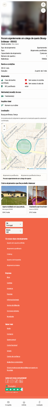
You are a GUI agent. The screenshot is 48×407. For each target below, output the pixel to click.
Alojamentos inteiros (13, 265)
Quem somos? (11, 339)
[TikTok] (16, 381)
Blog (8, 277)
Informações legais (13, 300)
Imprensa (10, 288)
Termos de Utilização (13, 305)
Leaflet (31, 169)
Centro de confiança (13, 356)
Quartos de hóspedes (14, 260)
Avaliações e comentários (15, 362)
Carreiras (9, 283)
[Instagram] (12, 381)
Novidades (10, 316)
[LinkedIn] (21, 381)
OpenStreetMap (41, 169)
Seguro (9, 351)
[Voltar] (4, 7)
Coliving (9, 254)
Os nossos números (13, 311)
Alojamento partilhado (14, 248)
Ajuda (8, 328)
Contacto (10, 334)
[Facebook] (7, 381)
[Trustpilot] (14, 392)
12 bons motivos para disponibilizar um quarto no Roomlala (22, 369)
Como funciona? (12, 345)
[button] (4, 126)
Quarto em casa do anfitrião (16, 243)
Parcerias (9, 294)
